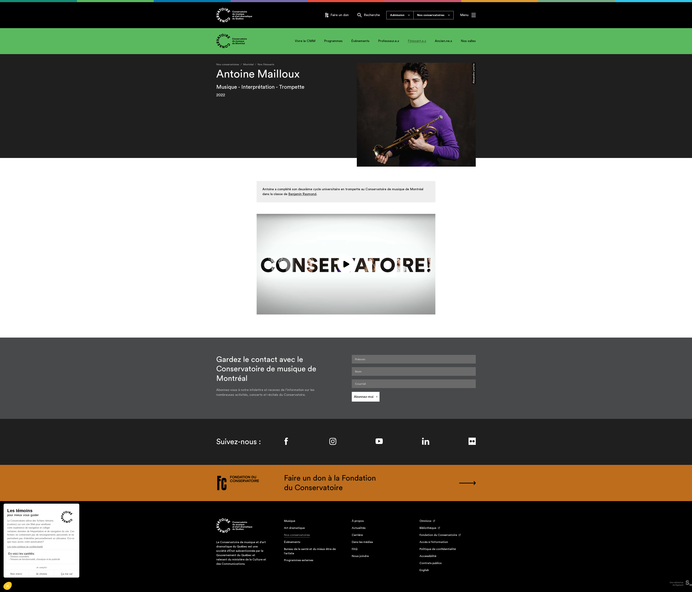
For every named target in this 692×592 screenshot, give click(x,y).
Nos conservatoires (297, 535)
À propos (358, 521)
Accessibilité (428, 556)
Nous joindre (360, 556)
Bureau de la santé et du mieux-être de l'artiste (310, 551)
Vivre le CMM (305, 41)
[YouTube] (379, 441)
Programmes (333, 41)
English (424, 570)
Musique (289, 521)
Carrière (357, 535)
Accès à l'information (434, 542)
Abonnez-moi (363, 396)
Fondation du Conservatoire (438, 535)
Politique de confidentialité (438, 549)
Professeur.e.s (388, 41)
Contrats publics (431, 563)
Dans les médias (362, 542)
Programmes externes (298, 560)
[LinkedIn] (425, 441)
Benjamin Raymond (302, 194)
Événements (360, 41)
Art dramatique (294, 528)
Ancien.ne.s (443, 41)
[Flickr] (472, 441)
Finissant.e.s (417, 41)
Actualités (358, 528)
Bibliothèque (428, 528)
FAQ (354, 549)
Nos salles (468, 41)
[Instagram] (332, 441)
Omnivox (425, 521)
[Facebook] (286, 441)
